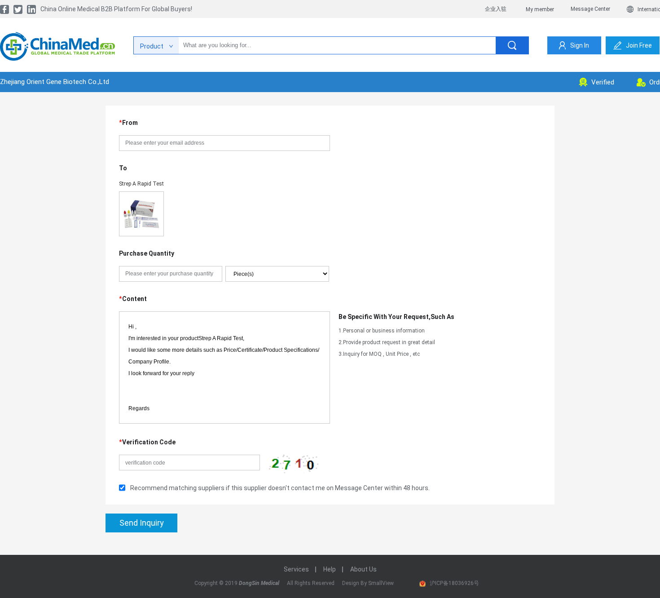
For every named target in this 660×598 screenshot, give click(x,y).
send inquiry (141, 522)
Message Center (590, 9)
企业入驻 (495, 9)
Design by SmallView (368, 583)
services (296, 569)
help (329, 569)
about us (363, 569)
